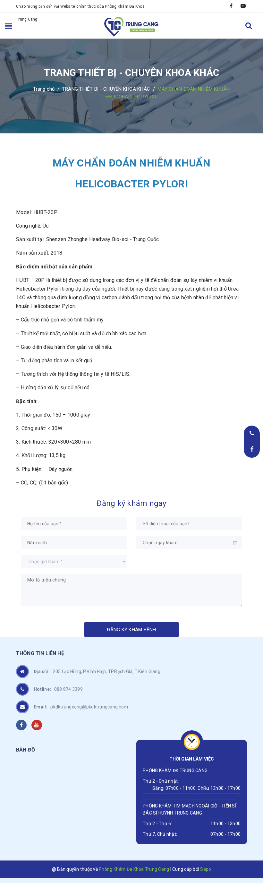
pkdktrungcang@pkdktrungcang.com (81, 706)
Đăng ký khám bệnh (131, 630)
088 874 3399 (58, 689)
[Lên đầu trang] (250, 836)
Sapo (205, 869)
